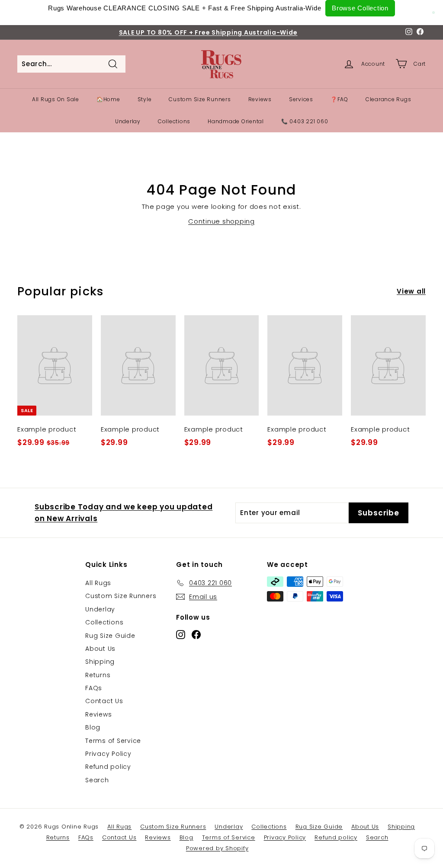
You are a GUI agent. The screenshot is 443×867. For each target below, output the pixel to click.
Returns (97, 675)
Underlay (128, 121)
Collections (174, 121)
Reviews (260, 99)
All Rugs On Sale (55, 99)
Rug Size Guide (110, 635)
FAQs (93, 688)
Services (301, 99)
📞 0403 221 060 (304, 121)
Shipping (100, 661)
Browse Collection (360, 8)
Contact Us (104, 701)
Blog (92, 727)
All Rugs (98, 583)
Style (145, 99)
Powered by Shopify (217, 848)
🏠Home (108, 99)
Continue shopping (221, 221)
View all (411, 291)
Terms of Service (113, 740)
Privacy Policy (108, 753)
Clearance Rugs (388, 99)
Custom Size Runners (200, 99)
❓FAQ (339, 99)
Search (97, 780)
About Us (100, 648)
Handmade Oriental (236, 121)
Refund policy (108, 766)
